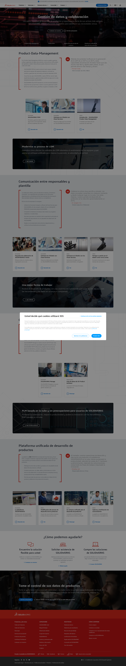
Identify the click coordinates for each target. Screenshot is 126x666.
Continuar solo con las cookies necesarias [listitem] (91, 316)
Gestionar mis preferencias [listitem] (80, 335)
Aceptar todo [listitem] (96, 335)
